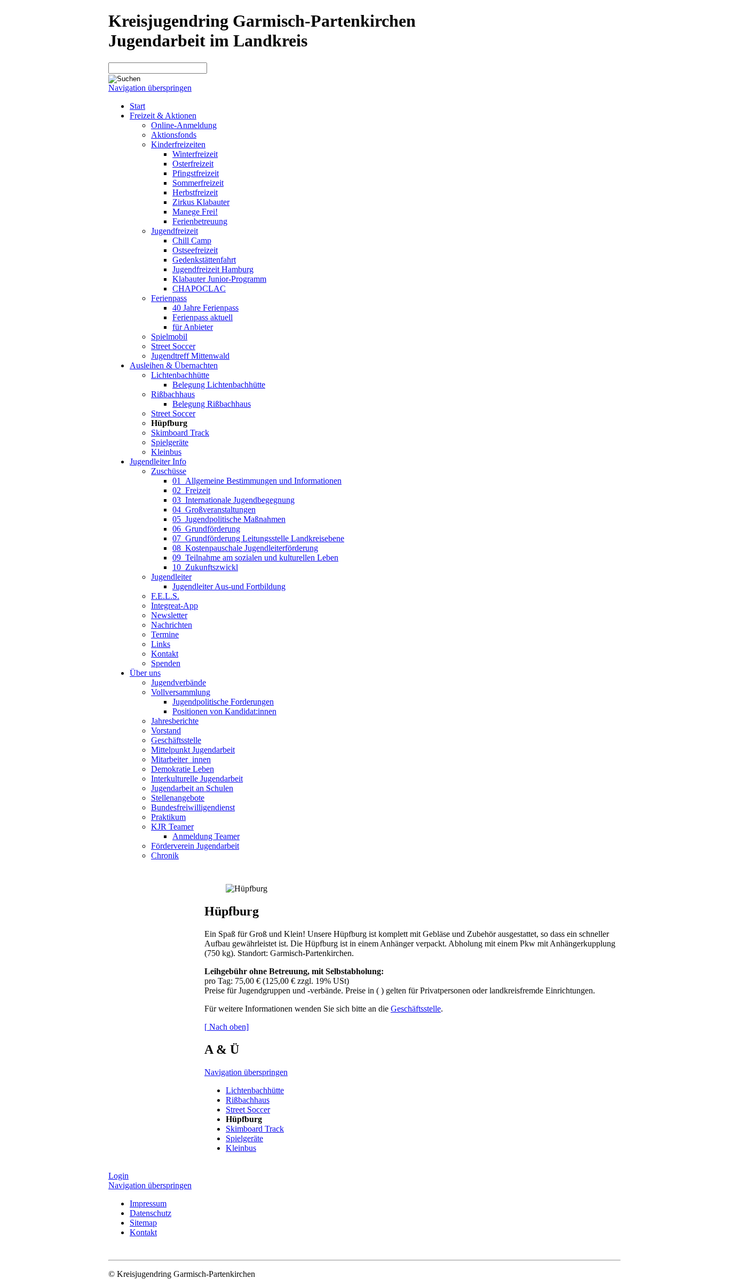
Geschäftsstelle (416, 1008)
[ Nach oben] (226, 1026)
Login (118, 1175)
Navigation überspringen (150, 87)
